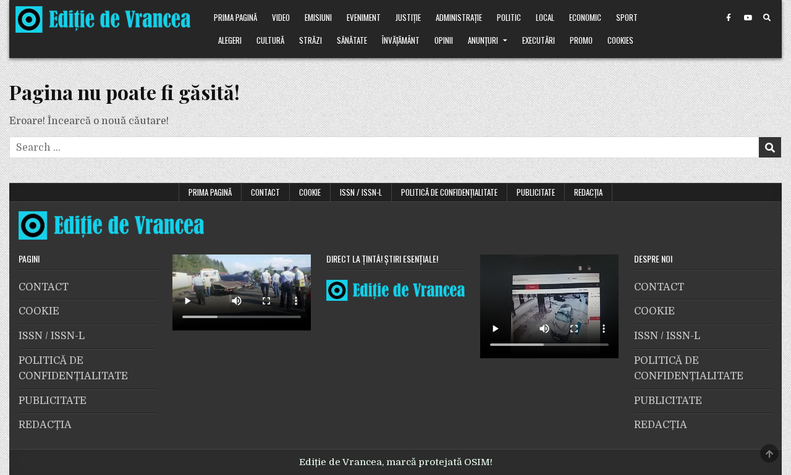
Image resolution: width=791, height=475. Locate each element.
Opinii (443, 40)
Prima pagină (235, 17)
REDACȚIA (588, 192)
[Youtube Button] (748, 18)
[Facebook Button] (729, 18)
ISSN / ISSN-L (361, 192)
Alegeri (230, 40)
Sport (627, 17)
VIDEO (281, 17)
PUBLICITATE (536, 192)
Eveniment (364, 17)
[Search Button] (767, 18)
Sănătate (352, 40)
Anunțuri (483, 40)
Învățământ (401, 40)
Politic (509, 17)
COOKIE (310, 192)
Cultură (270, 40)
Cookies (620, 40)
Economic (585, 17)
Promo (581, 40)
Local (545, 17)
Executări (538, 40)
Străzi (310, 40)
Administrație (459, 17)
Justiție (408, 17)
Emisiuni (318, 17)
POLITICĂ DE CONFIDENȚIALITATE (449, 192)
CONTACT (265, 192)
